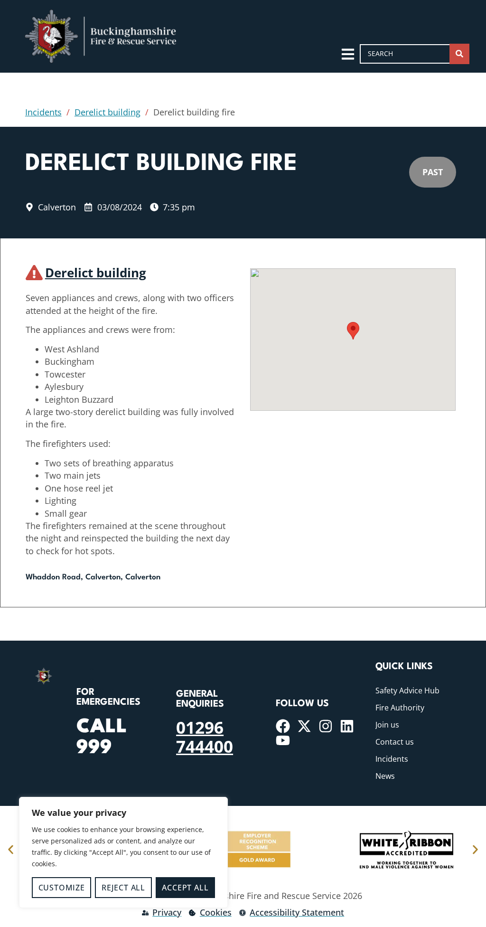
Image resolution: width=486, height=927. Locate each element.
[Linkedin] (347, 726)
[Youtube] (283, 740)
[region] (123, 852)
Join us (387, 724)
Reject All (123, 887)
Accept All (185, 887)
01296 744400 (204, 736)
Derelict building (107, 112)
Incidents (43, 112)
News (385, 776)
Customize (61, 887)
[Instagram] (325, 726)
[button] (353, 330)
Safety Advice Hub (407, 690)
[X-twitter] (304, 726)
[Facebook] (283, 726)
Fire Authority (399, 707)
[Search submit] (459, 54)
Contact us (394, 742)
